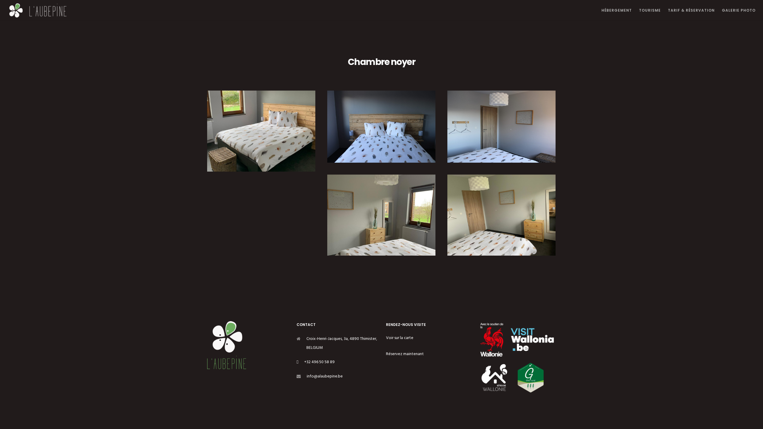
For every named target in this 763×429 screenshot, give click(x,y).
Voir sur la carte (399, 337)
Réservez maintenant (405, 353)
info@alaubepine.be (325, 376)
